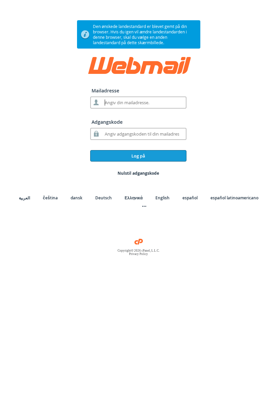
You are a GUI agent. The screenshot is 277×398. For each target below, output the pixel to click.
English (162, 198)
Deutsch (103, 198)
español (190, 198)
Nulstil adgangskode (138, 173)
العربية (24, 198)
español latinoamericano (234, 198)
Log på (138, 156)
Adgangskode (107, 122)
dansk (76, 198)
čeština (50, 198)
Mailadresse (105, 90)
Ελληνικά (134, 198)
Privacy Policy (138, 254)
